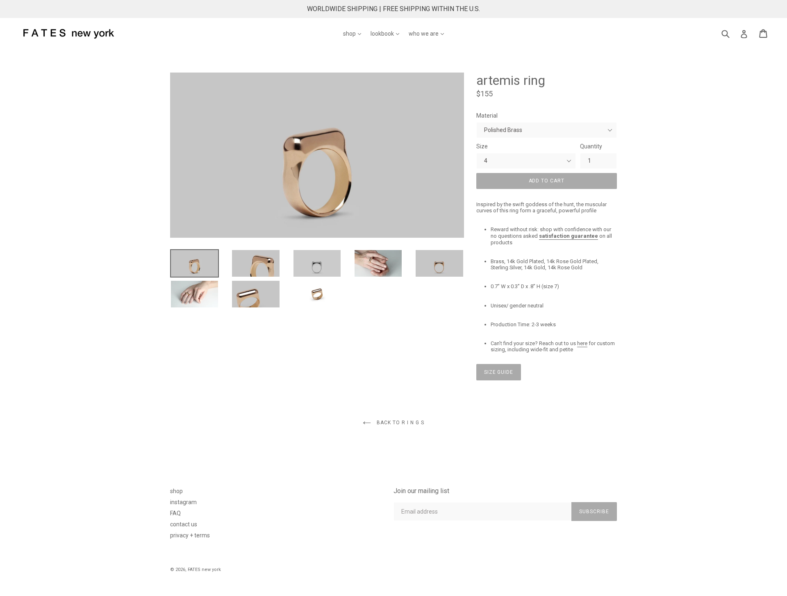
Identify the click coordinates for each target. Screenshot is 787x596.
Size (482, 146)
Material (487, 115)
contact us (183, 524)
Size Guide (499, 372)
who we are (428, 33)
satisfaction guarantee (568, 236)
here (582, 343)
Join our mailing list (421, 491)
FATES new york (204, 569)
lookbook (387, 33)
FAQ (175, 513)
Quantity (591, 146)
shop (354, 33)
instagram (183, 502)
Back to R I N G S (399, 422)
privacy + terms (190, 535)
